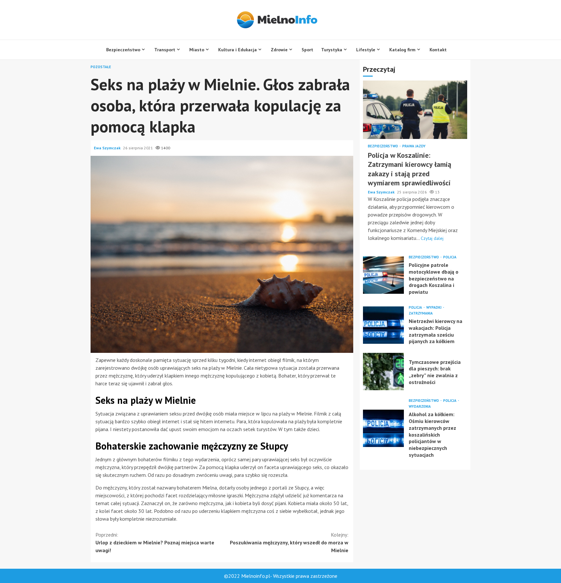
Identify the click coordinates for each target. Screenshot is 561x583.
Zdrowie (279, 50)
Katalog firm (402, 50)
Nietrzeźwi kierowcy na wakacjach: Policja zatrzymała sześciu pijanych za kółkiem (383, 325)
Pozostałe (101, 67)
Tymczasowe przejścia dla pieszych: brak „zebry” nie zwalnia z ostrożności (383, 371)
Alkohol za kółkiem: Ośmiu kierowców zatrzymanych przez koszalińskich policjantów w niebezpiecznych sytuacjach (383, 428)
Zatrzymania (421, 313)
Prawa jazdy (414, 146)
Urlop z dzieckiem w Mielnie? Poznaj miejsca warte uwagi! (154, 542)
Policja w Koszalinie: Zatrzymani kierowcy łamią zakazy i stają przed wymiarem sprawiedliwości (415, 110)
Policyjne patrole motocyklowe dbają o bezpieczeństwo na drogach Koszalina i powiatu (383, 275)
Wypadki (434, 307)
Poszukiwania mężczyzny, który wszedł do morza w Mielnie (289, 542)
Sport (307, 50)
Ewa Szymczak (107, 147)
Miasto (196, 50)
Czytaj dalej (432, 238)
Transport (164, 50)
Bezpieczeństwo (123, 50)
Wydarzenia (420, 406)
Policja (449, 257)
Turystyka (331, 50)
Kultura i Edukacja (237, 50)
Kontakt (438, 50)
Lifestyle (365, 50)
